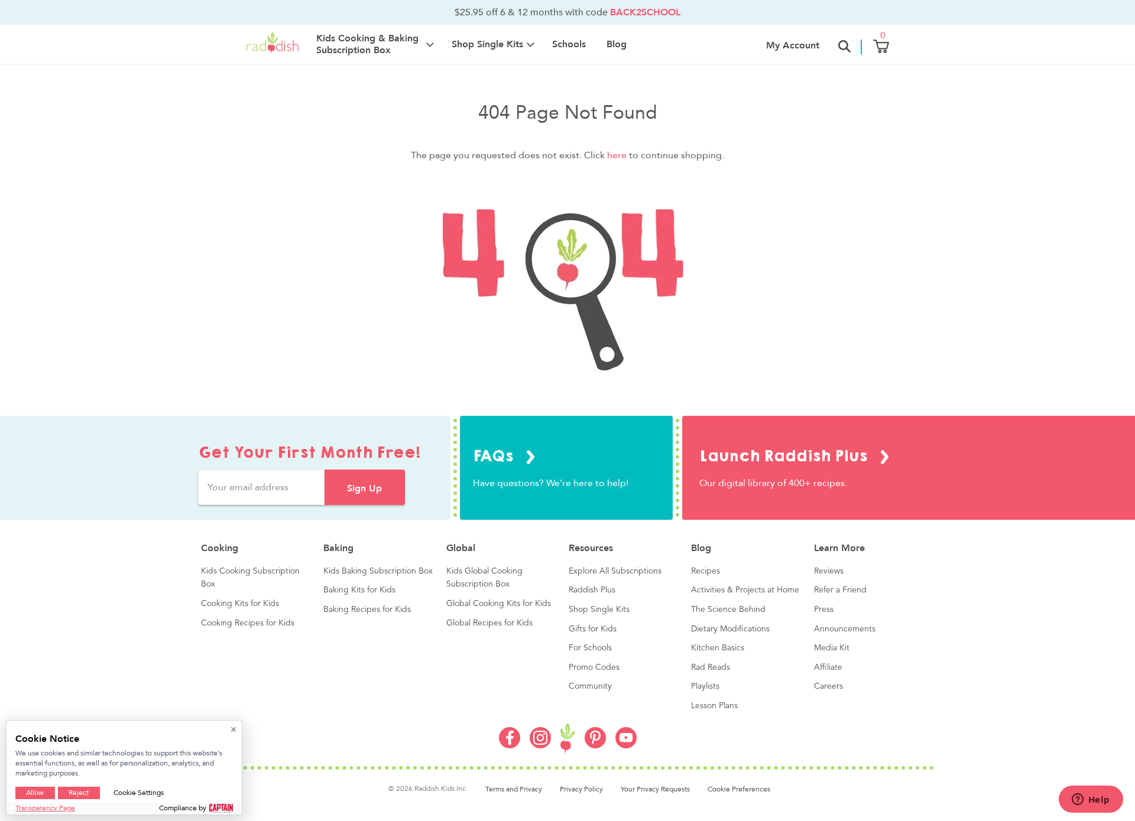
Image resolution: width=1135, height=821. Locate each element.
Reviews (829, 571)
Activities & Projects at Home (745, 590)
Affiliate (828, 667)
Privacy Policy (581, 789)
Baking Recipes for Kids (367, 609)
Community (590, 686)
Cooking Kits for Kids (240, 604)
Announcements (844, 629)
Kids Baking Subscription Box (378, 571)
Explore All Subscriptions (615, 571)
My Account (792, 45)
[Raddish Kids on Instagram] (540, 745)
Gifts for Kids (593, 629)
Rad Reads (710, 667)
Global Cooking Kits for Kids (498, 604)
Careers (828, 686)
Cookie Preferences (739, 789)
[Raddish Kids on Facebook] (509, 745)
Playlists (705, 686)
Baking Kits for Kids (359, 590)
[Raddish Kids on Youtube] (626, 745)
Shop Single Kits (599, 609)
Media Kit (831, 648)
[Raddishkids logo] (567, 739)
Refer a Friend (840, 590)
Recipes (705, 571)
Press (824, 609)
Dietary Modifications (730, 629)
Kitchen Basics (717, 648)
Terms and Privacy (513, 789)
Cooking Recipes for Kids (247, 623)
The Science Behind (728, 609)
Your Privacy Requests (655, 789)
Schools (569, 44)
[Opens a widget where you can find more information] (1090, 800)
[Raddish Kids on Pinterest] (595, 745)
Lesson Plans (714, 706)
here (617, 155)
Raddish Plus (592, 590)
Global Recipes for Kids (489, 623)
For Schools (590, 648)
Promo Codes (594, 667)
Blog (617, 44)
